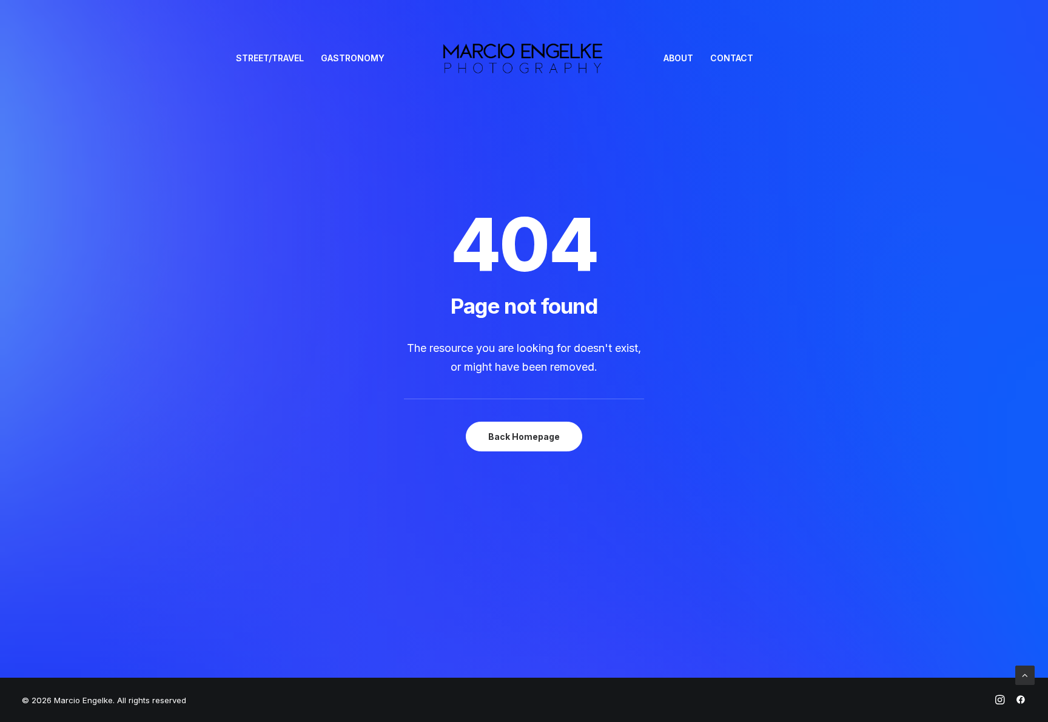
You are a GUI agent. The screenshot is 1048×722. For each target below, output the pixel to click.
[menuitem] (269, 58)
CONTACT (731, 58)
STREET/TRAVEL (270, 58)
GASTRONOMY (353, 58)
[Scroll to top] (1025, 674)
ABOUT (678, 58)
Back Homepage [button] (524, 436)
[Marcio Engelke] (524, 58)
